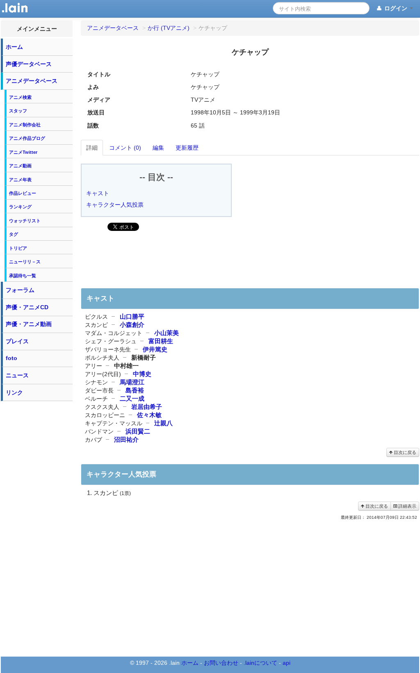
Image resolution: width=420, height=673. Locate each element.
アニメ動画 (20, 165)
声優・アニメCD (27, 307)
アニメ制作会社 (25, 124)
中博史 (142, 373)
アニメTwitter (23, 152)
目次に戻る (404, 452)
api (286, 662)
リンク (14, 392)
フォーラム (20, 290)
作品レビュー (22, 193)
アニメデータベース (31, 81)
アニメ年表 (20, 179)
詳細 (92, 147)
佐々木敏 (149, 414)
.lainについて (260, 662)
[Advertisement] (37, 528)
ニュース (17, 375)
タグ (13, 234)
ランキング (20, 206)
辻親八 (163, 423)
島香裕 (135, 390)
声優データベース (29, 64)
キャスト (97, 193)
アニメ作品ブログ (27, 138)
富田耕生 (160, 341)
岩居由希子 (146, 406)
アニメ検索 (20, 97)
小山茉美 (166, 332)
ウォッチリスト (25, 220)
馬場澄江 (132, 382)
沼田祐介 (126, 439)
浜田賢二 (138, 431)
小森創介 (132, 324)
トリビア (18, 248)
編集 (158, 147)
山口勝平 (132, 316)
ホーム (14, 46)
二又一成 (132, 398)
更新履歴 (187, 147)
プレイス (17, 341)
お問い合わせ (221, 662)
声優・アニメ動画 (29, 324)
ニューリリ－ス (25, 261)
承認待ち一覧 (22, 275)
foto (11, 358)
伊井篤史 (155, 349)
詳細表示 (406, 506)
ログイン (396, 8)
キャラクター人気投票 (115, 204)
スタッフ (18, 110)
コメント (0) (125, 147)
